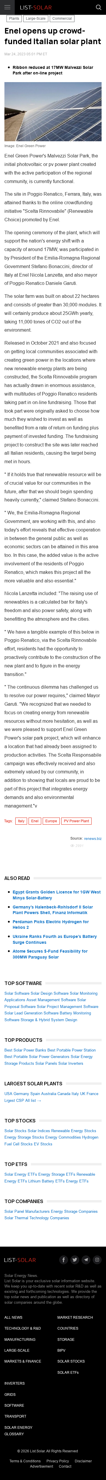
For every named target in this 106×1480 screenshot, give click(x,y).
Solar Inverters (70, 1063)
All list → (33, 1100)
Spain (35, 1094)
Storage (65, 1340)
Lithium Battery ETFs (46, 1181)
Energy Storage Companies (74, 1211)
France (92, 1094)
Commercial (62, 18)
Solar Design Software (50, 993)
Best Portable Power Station (71, 1050)
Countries (67, 1328)
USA (8, 1094)
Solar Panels (46, 1063)
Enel (35, 821)
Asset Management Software (51, 1000)
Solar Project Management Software (67, 1006)
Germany (21, 1094)
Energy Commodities (63, 1137)
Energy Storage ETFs (56, 1174)
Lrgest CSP (14, 1100)
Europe (51, 821)
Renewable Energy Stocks (73, 1131)
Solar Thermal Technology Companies (36, 1218)
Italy (21, 821)
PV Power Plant (76, 821)
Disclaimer (83, 1461)
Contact (65, 1466)
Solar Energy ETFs (20, 1174)
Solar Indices (39, 1131)
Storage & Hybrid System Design (49, 1020)
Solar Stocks (15, 1131)
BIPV (61, 1350)
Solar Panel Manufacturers (27, 1211)
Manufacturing (19, 1340)
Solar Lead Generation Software (31, 1013)
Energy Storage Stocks (24, 1137)
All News (13, 1317)
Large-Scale (36, 18)
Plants (14, 18)
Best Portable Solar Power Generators (36, 1056)
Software (14, 1405)
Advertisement (41, 1466)
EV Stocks (43, 1144)
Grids (10, 1395)
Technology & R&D (22, 1328)
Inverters (14, 1383)
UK (82, 1094)
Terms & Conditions (25, 1461)
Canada (63, 1094)
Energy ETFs (77, 1181)
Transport (15, 1416)
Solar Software (16, 993)
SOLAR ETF (68, 1373)
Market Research (75, 1317)
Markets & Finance (22, 1361)
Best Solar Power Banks (25, 1050)
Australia (48, 1094)
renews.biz (93, 839)
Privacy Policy (58, 1461)
